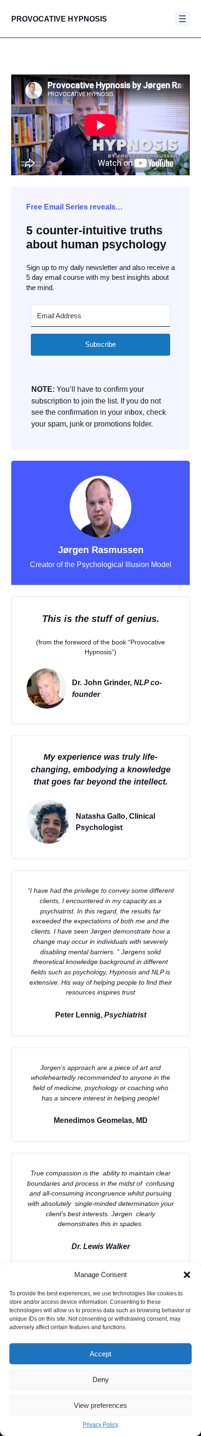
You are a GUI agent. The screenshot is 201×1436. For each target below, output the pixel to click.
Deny (101, 1380)
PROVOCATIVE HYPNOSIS (59, 19)
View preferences (100, 1405)
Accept (100, 1354)
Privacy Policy (100, 1424)
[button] (187, 1274)
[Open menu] (182, 18)
